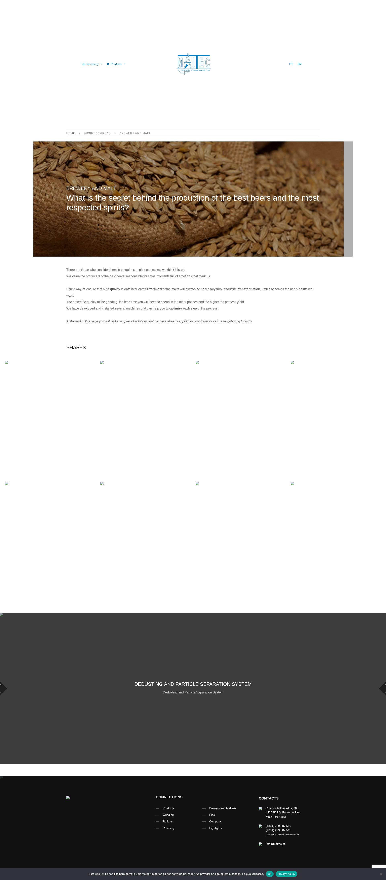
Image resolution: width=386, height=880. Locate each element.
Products (116, 64)
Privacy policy (286, 873)
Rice (212, 814)
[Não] (381, 874)
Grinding (168, 814)
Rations (167, 821)
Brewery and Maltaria (222, 808)
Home (70, 133)
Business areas (97, 133)
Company (92, 64)
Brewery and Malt (135, 133)
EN (299, 64)
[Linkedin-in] (269, 63)
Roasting (168, 828)
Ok (270, 873)
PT (291, 64)
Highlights (215, 828)
